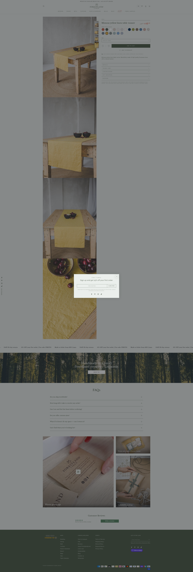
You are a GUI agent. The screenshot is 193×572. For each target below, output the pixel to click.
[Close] (116, 276)
